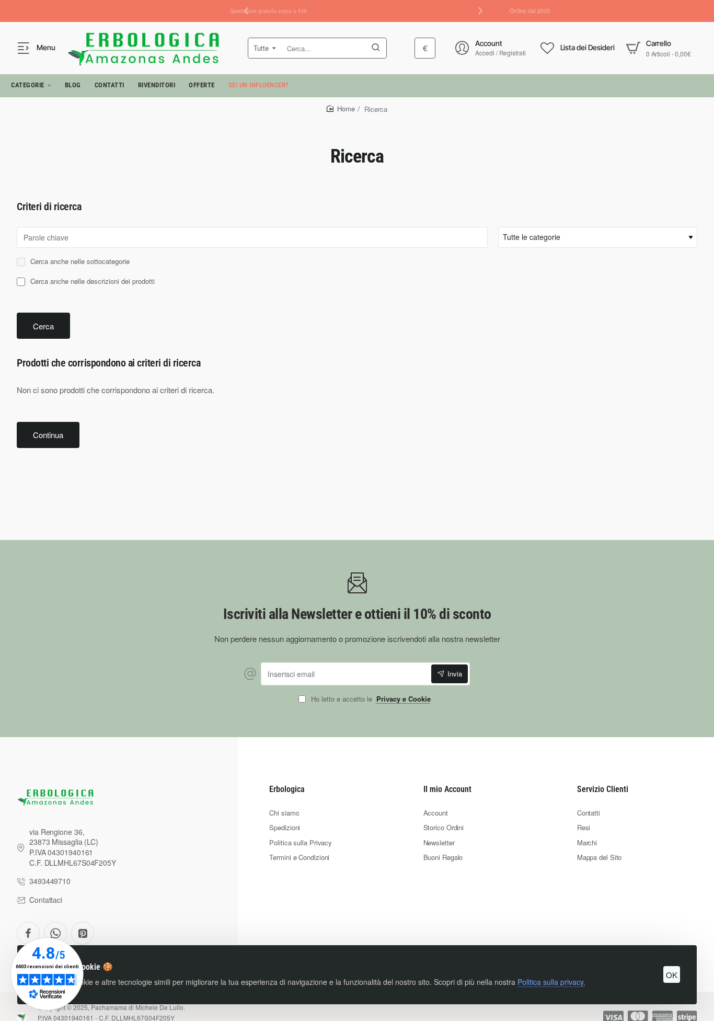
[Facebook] (28, 933)
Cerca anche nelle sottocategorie (79, 261)
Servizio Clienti (602, 789)
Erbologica (287, 789)
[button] (480, 10)
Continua (48, 434)
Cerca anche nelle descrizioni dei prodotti (91, 281)
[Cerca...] (375, 48)
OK (671, 974)
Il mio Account (447, 789)
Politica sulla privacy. (551, 982)
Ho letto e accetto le (370, 699)
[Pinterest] (82, 933)
